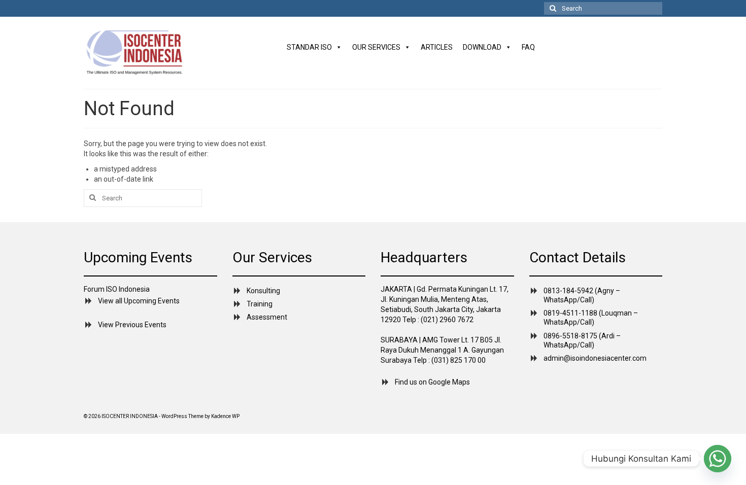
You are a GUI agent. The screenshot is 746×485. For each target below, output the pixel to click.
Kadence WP (225, 416)
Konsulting (263, 291)
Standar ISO (309, 47)
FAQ (528, 47)
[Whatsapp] (717, 458)
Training (260, 304)
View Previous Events (132, 325)
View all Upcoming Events (139, 301)
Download (482, 47)
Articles (437, 47)
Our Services (376, 47)
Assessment (267, 317)
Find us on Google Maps (432, 382)
